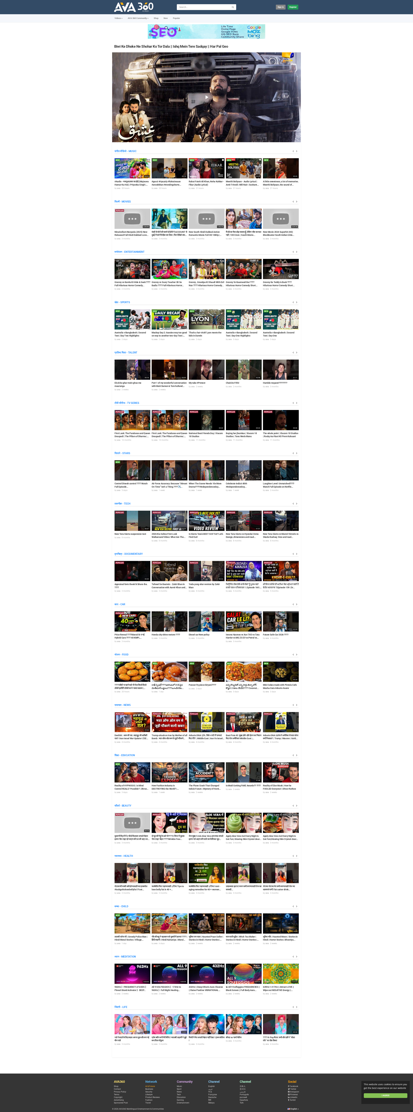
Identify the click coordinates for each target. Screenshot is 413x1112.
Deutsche (212, 1097)
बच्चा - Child (121, 906)
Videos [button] (118, 18)
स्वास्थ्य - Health (124, 855)
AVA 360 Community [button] (137, 18)
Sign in (281, 7)
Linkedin (293, 1097)
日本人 (243, 1086)
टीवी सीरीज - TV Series (127, 402)
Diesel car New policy (199, 634)
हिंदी (209, 1100)
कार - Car (120, 604)
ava (118, 188)
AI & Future (150, 1086)
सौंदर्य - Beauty (123, 805)
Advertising (119, 1100)
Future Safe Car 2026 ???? (275, 634)
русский (243, 1097)
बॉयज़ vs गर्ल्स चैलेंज (233, 1037)
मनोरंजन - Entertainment (130, 251)
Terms (116, 1094)
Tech (179, 1094)
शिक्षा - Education (125, 755)
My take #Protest (197, 383)
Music (179, 1086)
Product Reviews (152, 1097)
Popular (176, 18)
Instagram (294, 1092)
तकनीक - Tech (122, 503)
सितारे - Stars (122, 453)
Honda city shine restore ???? (166, 634)
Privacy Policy (120, 1092)
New (166, 18)
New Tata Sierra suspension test (130, 534)
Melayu (211, 1103)
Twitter (293, 1089)
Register (293, 7)
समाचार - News (123, 705)
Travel (148, 1103)
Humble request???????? (275, 383)
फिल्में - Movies (123, 201)
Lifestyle (148, 1094)
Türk (241, 1103)
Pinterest (294, 1094)
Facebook (294, 1086)
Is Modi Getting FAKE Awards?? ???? (243, 785)
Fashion (148, 1100)
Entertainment (183, 1103)
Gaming (180, 1100)
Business (149, 1089)
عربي (210, 1089)
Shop (156, 18)
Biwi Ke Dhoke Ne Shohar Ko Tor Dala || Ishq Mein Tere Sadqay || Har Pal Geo (171, 46)
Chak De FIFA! (232, 383)
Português (244, 1094)
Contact (117, 1089)
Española (244, 1100)
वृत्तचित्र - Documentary (129, 553)
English (211, 1086)
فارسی (243, 1092)
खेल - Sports (122, 302)
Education (181, 1097)
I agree (385, 1095)
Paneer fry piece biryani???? (202, 685)
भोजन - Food (121, 654)
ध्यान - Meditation (125, 956)
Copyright (118, 1097)
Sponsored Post (121, 1103)
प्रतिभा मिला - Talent (126, 352)
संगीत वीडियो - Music (125, 151)
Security (148, 1092)
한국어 (243, 1089)
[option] (132, 173)
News (179, 1092)
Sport (179, 1089)
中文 (210, 1092)
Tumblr (293, 1100)
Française (212, 1094)
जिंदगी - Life (121, 1007)
